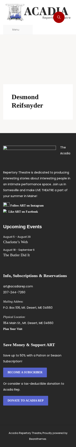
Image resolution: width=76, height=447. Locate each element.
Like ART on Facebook (23, 211)
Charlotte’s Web (15, 242)
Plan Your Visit (12, 329)
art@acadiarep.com (18, 286)
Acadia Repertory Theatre (25, 433)
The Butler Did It (16, 255)
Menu (15, 29)
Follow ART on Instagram (27, 205)
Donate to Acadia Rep (26, 400)
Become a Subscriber (25, 372)
